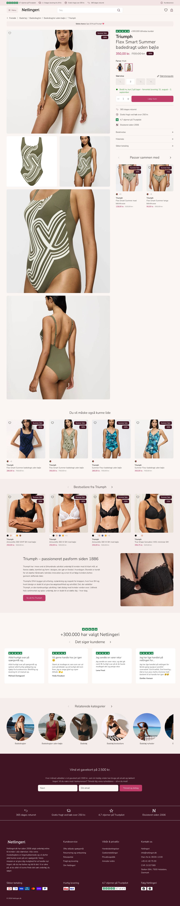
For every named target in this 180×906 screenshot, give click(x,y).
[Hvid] (14, 536)
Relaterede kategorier (90, 706)
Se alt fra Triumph (34, 598)
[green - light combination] (129, 67)
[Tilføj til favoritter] (10, 33)
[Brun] (20, 536)
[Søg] (118, 10)
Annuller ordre (108, 861)
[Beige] (11, 536)
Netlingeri (145, 848)
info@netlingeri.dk (149, 852)
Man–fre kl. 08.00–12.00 (152, 857)
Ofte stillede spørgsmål (73, 848)
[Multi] (117, 194)
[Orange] (17, 536)
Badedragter (35, 18)
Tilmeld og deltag (131, 788)
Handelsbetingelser (110, 848)
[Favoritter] (165, 10)
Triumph (72, 18)
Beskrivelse (121, 132)
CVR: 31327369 (148, 865)
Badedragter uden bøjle (55, 18)
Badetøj (23, 18)
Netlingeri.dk (16, 898)
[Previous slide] (69, 642)
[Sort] (8, 536)
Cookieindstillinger (110, 852)
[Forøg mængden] (128, 99)
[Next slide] (110, 642)
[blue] (120, 67)
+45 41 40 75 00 (148, 861)
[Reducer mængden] (118, 99)
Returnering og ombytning (74, 852)
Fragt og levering (70, 861)
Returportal (68, 857)
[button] (90, 10)
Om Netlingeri (69, 865)
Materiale (120, 139)
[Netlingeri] (30, 10)
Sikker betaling (122, 146)
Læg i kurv (152, 98)
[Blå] (60, 536)
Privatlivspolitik (108, 857)
